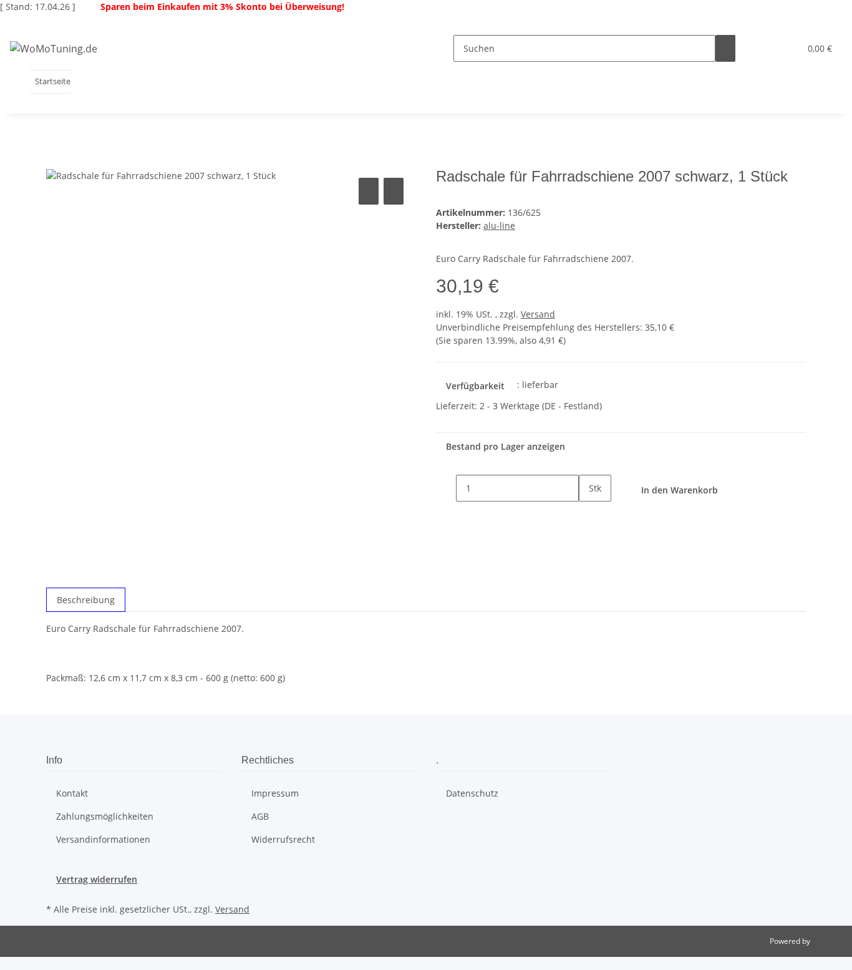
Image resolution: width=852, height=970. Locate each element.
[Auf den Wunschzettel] (394, 191)
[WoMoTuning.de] (53, 48)
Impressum (275, 793)
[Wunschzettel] (785, 48)
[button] (765, 48)
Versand (538, 314)
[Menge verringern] (446, 488)
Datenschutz (472, 793)
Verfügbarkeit (475, 386)
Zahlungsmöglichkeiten (104, 816)
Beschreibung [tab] (86, 600)
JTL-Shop (827, 941)
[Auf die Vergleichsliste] (369, 191)
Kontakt (72, 793)
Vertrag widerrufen (96, 879)
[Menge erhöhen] (589, 515)
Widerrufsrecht (283, 839)
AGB (260, 816)
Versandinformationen (103, 839)
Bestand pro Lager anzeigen (505, 446)
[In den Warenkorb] (56, 161)
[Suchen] (725, 48)
